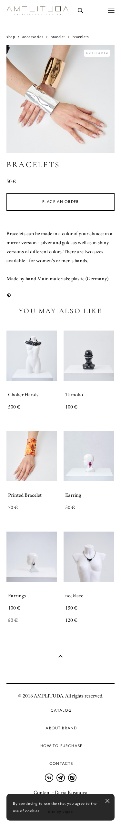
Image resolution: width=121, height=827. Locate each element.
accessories (32, 36)
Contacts (61, 763)
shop (10, 36)
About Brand (61, 728)
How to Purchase (61, 746)
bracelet (58, 36)
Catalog (61, 710)
